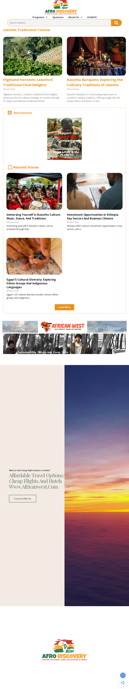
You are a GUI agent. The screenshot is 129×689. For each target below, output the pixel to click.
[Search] (116, 22)
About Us (73, 17)
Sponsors (58, 17)
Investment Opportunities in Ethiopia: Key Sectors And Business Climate (93, 216)
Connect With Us (22, 498)
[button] (64, 307)
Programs (38, 17)
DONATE (92, 17)
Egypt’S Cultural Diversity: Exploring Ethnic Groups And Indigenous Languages (31, 283)
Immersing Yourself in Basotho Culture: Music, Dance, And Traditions (33, 216)
